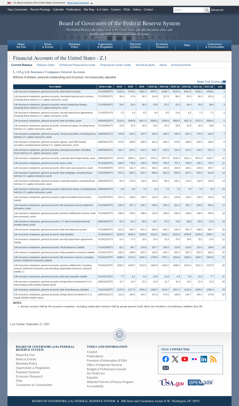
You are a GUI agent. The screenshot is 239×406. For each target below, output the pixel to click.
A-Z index (102, 9)
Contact (148, 9)
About (163, 64)
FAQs (126, 9)
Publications (73, 9)
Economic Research (29, 376)
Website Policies (98, 382)
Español (92, 377)
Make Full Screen (208, 81)
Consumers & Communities (34, 385)
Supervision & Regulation (33, 367)
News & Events (26, 359)
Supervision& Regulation (105, 46)
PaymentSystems (135, 46)
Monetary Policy (26, 363)
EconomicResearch (162, 46)
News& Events (47, 46)
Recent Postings (40, 9)
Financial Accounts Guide (115, 64)
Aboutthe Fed (21, 46)
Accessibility (95, 386)
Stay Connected (17, 9)
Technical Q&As (145, 64)
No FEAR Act (96, 373)
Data (187, 45)
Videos (137, 9)
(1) (23, 271)
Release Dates (46, 64)
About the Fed (25, 355)
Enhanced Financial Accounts (77, 64)
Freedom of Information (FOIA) (107, 360)
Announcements (181, 64)
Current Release (21, 64)
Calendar (58, 9)
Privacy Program (122, 382)
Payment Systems (28, 372)
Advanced (217, 9)
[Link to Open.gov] (202, 382)
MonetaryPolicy (74, 46)
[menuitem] (20, 46)
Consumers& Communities (214, 46)
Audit (122, 369)
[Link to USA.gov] (172, 382)
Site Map (88, 9)
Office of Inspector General (104, 364)
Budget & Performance (102, 369)
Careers (116, 9)
